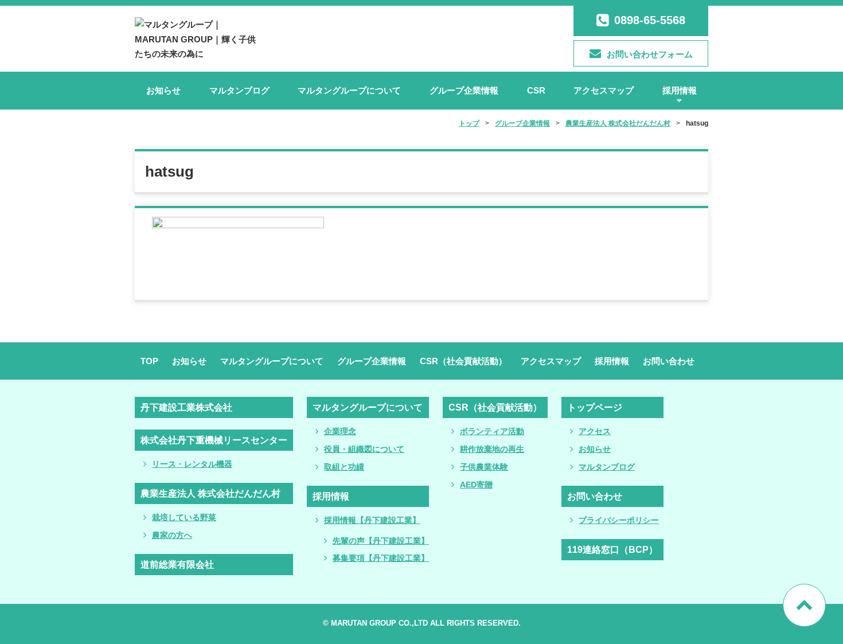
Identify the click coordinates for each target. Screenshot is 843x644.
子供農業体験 (484, 466)
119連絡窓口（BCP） (612, 550)
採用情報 (679, 90)
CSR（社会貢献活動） (463, 361)
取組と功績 (344, 466)
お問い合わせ (668, 361)
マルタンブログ (239, 90)
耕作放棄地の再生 (492, 449)
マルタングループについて (349, 90)
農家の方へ (172, 535)
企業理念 (340, 431)
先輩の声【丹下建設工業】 (381, 540)
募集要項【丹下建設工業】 (381, 558)
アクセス (595, 431)
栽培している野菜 (184, 517)
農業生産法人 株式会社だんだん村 (210, 493)
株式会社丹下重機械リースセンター (213, 440)
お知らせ (163, 90)
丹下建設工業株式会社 (186, 407)
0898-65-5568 (649, 20)
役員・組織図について (364, 449)
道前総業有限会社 (177, 564)
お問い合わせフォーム (650, 54)
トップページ (594, 407)
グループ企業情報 (464, 90)
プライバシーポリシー (619, 520)
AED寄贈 (476, 484)
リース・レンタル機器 (192, 464)
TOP (149, 361)
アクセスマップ (603, 90)
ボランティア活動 (492, 431)
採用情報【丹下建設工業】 (372, 520)
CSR (536, 90)
